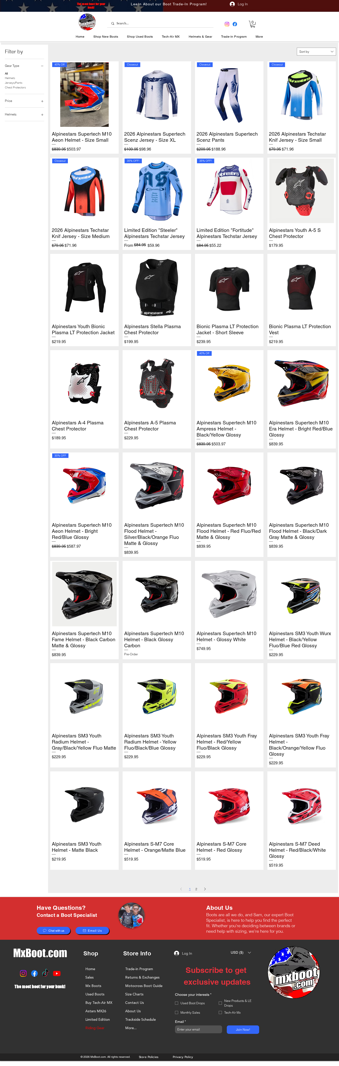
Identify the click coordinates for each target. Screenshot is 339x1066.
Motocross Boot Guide (143, 986)
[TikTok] (45, 973)
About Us (133, 1011)
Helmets (10, 78)
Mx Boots (93, 986)
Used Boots (94, 994)
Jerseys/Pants (13, 82)
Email (180, 1022)
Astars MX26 (95, 1011)
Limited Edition (97, 1019)
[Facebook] (235, 24)
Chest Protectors (15, 87)
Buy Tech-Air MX (98, 1002)
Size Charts (134, 994)
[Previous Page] (181, 889)
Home (90, 969)
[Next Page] (205, 889)
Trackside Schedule (140, 1019)
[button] (253, 24)
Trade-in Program (139, 969)
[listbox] (241, 952)
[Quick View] (301, 191)
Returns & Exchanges (142, 977)
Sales (89, 977)
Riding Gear (94, 1028)
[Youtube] (56, 973)
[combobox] (316, 51)
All (6, 73)
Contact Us (134, 1002)
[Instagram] (227, 24)
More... (131, 1028)
